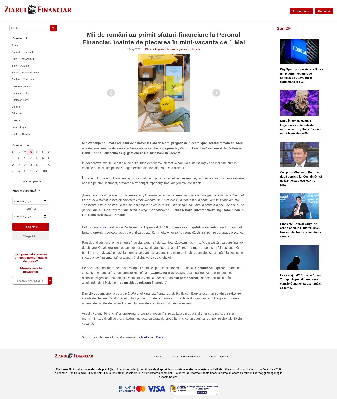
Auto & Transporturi (23, 59)
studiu (103, 227)
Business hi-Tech (21, 93)
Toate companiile (30, 181)
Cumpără (324, 10)
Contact (158, 356)
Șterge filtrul (30, 236)
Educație (17, 113)
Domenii (19, 38)
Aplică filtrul (31, 226)
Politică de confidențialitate (185, 356)
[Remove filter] (45, 171)
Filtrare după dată (26, 190)
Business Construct (23, 79)
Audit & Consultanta (23, 52)
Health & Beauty (21, 134)
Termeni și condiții (218, 356)
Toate (15, 45)
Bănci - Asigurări (21, 65)
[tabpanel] (163, 93)
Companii (20, 145)
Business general (21, 86)
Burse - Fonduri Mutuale (25, 72)
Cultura (16, 106)
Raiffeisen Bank (152, 337)
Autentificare (301, 10)
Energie (16, 120)
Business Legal (20, 99)
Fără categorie (20, 127)
